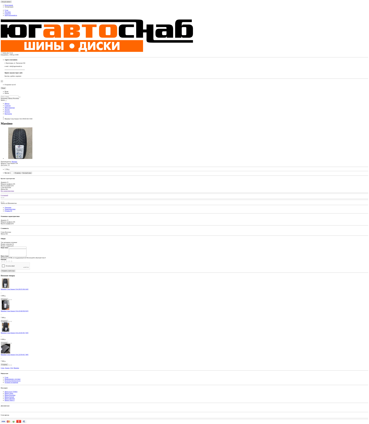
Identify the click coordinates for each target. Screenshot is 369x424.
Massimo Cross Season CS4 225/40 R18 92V (15, 311)
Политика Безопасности (12, 381)
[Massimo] (20, 158)
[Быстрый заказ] (9, 299)
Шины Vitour (9, 393)
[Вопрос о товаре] (1, 197)
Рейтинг (3, 259)
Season (7, 368)
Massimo (16, 368)
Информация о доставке (12, 379)
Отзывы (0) (8, 211)
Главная (7, 106)
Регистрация (9, 5)
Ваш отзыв (5, 256)
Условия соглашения (11, 382)
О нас (6, 10)
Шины (7, 104)
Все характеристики (7, 191)
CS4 (11, 368)
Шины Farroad (9, 397)
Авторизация (9, 7)
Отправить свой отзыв (8, 271)
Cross (2, 368)
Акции (7, 110)
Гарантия (8, 13)
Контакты (8, 114)
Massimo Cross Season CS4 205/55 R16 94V (15, 289)
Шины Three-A (10, 400)
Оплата (7, 112)
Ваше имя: (4, 247)
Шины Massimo (10, 398)
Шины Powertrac (10, 395)
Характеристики (10, 209)
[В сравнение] (3, 197)
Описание (8, 207)
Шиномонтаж (10, 108)
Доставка (8, 12)
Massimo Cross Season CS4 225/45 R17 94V (15, 333)
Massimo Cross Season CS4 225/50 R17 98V (15, 354)
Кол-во (7, 173)
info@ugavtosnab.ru (11, 15)
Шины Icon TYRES (11, 392)
